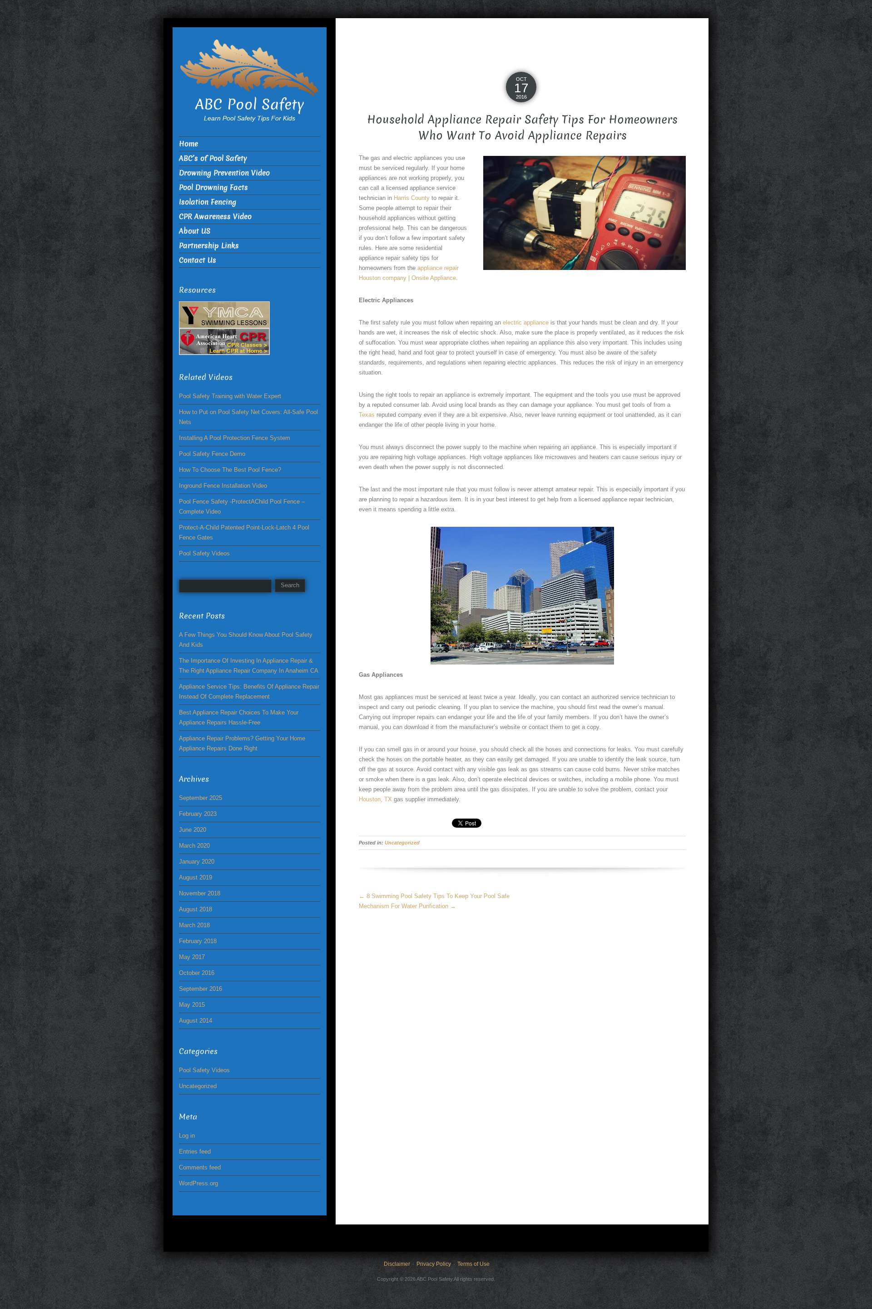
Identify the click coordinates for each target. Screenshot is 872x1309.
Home (188, 144)
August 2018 (195, 909)
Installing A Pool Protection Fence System (234, 438)
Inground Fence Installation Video (223, 485)
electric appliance (526, 322)
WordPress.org (198, 1183)
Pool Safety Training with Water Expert (230, 396)
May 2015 (192, 1004)
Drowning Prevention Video (224, 173)
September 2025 (200, 797)
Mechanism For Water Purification (407, 906)
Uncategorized (402, 842)
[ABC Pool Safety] (249, 67)
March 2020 (194, 845)
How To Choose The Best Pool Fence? (230, 469)
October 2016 (196, 972)
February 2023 (198, 813)
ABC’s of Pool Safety (213, 158)
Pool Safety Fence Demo (212, 453)
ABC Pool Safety (249, 105)
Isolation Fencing (207, 202)
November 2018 (199, 893)
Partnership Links (209, 245)
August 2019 (195, 877)
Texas (367, 414)
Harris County (412, 198)
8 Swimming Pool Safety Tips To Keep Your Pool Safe (434, 896)
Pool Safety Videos (204, 553)
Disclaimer (397, 1264)
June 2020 (192, 829)
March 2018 (194, 925)
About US (194, 231)
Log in (187, 1135)
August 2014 (195, 1020)
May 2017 (192, 957)
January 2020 (196, 861)
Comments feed (200, 1167)
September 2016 (200, 988)
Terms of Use (473, 1264)
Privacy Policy (433, 1264)
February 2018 (198, 941)
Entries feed (195, 1151)
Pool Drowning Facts (213, 187)
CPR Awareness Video (215, 216)
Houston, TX (375, 799)
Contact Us (197, 260)
